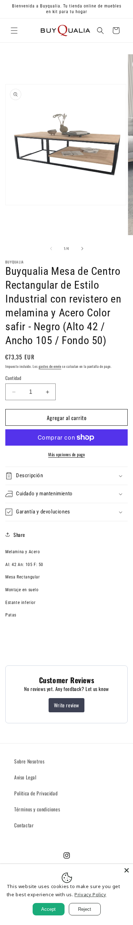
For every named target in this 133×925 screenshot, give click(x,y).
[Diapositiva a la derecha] (82, 248)
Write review (66, 705)
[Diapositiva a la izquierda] (51, 248)
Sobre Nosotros (29, 761)
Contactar (24, 825)
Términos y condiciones (37, 809)
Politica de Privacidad (35, 793)
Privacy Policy (90, 894)
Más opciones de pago (66, 454)
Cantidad (13, 378)
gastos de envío (50, 366)
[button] (14, 30)
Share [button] (19, 534)
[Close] (126, 870)
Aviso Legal (25, 777)
